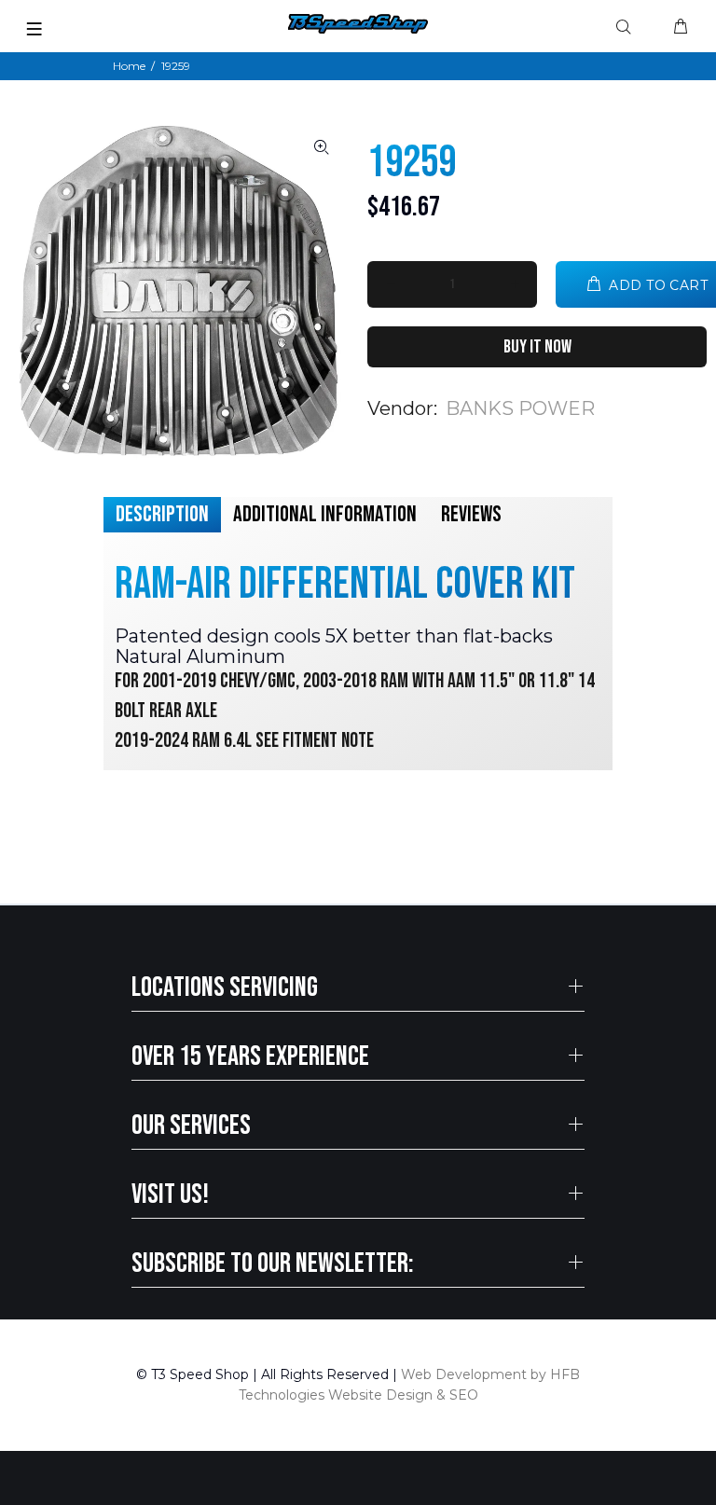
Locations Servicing (224, 987)
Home (129, 66)
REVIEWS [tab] (471, 514)
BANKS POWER (520, 408)
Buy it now (537, 347)
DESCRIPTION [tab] (162, 514)
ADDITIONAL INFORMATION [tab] (325, 514)
